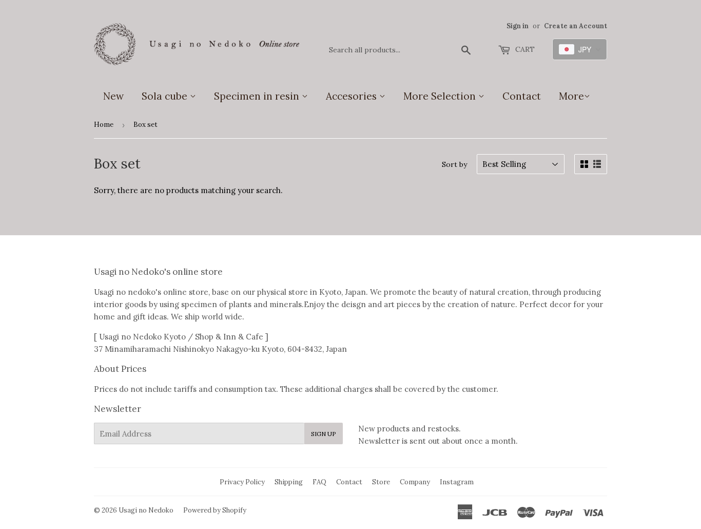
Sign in (518, 26)
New (113, 96)
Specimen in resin (258, 96)
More (571, 96)
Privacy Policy (242, 482)
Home (103, 124)
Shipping (289, 482)
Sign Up (323, 434)
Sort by (454, 164)
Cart (524, 49)
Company (415, 482)
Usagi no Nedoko (146, 510)
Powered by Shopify (214, 510)
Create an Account (575, 26)
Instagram (457, 482)
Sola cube (166, 96)
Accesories (352, 96)
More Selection (440, 96)
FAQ (319, 482)
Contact (521, 96)
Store (381, 482)
